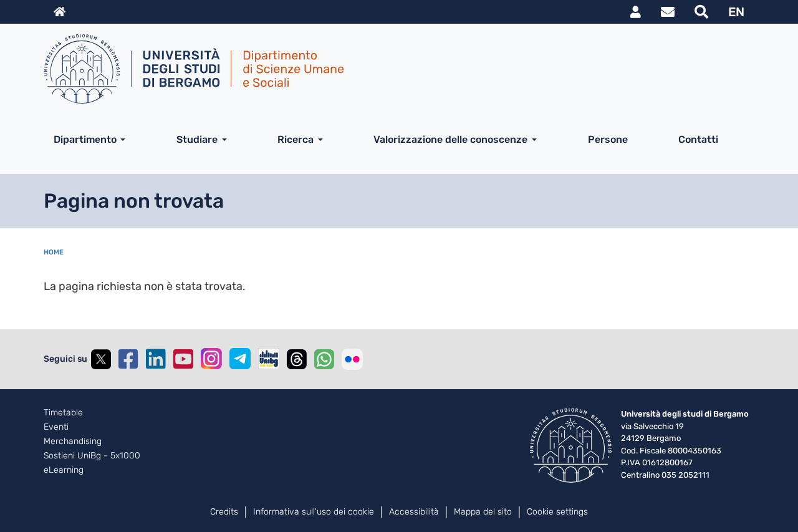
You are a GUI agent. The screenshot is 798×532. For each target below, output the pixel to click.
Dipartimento (85, 139)
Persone (608, 139)
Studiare (197, 139)
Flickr (352, 359)
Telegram (240, 358)
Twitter (101, 359)
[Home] (394, 69)
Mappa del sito (483, 511)
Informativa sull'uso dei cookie (313, 511)
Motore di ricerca (701, 11)
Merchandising (73, 442)
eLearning (64, 470)
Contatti (698, 139)
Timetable (63, 413)
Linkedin (156, 359)
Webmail (668, 11)
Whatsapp (324, 359)
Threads (297, 359)
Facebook (128, 359)
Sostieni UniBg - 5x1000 (92, 456)
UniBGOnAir (268, 358)
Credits (224, 511)
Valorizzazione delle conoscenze (450, 139)
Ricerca (295, 139)
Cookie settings (557, 511)
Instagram (211, 358)
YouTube (183, 359)
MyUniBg (635, 11)
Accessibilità (414, 511)
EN (736, 11)
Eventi (56, 427)
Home (54, 252)
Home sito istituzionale (59, 12)
